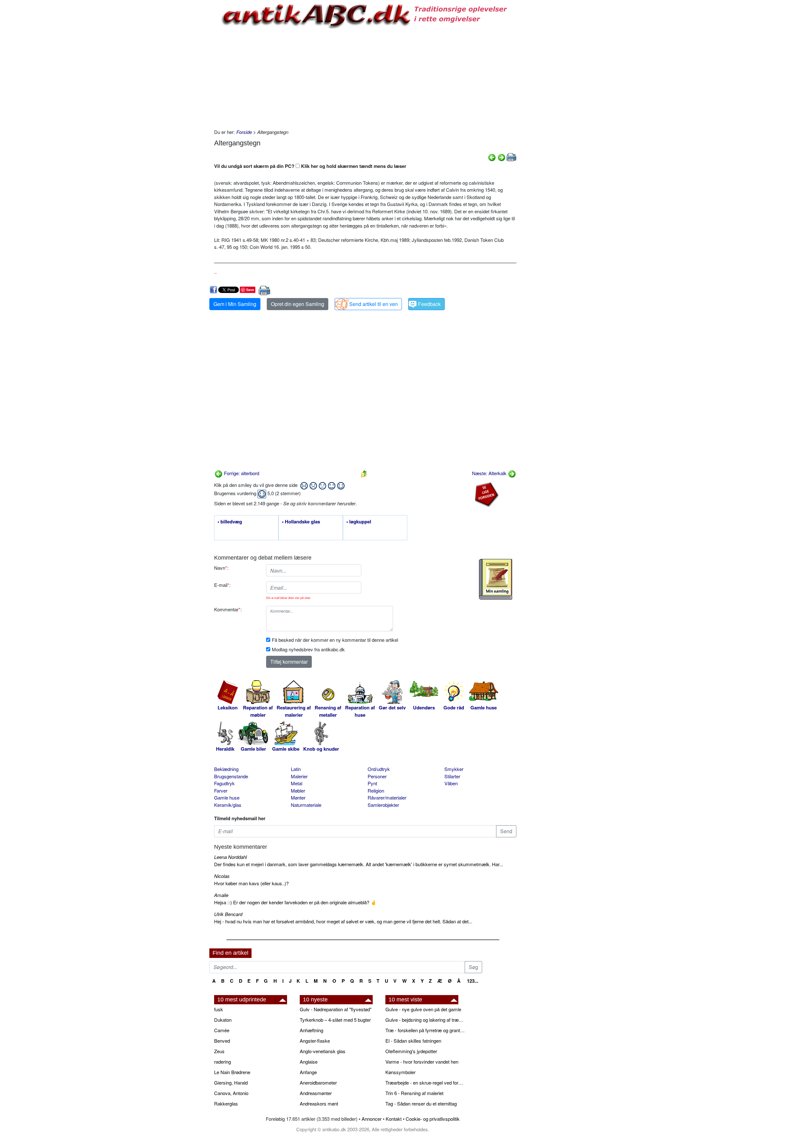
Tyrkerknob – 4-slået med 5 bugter (335, 1019)
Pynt (372, 783)
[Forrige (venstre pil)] (492, 156)
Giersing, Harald (231, 1082)
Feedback (429, 304)
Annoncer (372, 1118)
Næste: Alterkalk (490, 473)
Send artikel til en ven (373, 304)
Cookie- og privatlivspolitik (433, 1118)
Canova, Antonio (231, 1093)
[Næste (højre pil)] (501, 156)
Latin (296, 769)
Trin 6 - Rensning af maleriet (414, 1093)
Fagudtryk (224, 783)
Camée (221, 1030)
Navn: (221, 567)
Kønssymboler (400, 1072)
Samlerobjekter (383, 804)
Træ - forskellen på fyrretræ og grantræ (425, 1030)
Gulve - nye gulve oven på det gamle (423, 1009)
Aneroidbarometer (318, 1082)
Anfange (308, 1072)
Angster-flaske (315, 1040)
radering (222, 1061)
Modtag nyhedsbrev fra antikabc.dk (308, 649)
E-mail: (222, 584)
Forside (244, 132)
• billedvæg (230, 522)
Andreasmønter (316, 1093)
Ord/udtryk (379, 769)
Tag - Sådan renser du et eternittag (421, 1103)
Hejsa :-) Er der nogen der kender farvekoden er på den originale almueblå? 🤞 (295, 902)
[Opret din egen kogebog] (495, 579)
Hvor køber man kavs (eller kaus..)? (251, 883)
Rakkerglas (226, 1103)
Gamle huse (226, 797)
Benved (222, 1040)
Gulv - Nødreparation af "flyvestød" (335, 1009)
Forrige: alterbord (241, 473)
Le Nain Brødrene (232, 1072)
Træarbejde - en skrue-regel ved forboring (425, 1082)
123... (472, 980)
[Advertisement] (183, 96)
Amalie (221, 895)
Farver (220, 790)
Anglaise (309, 1061)
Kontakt (394, 1118)
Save (250, 289)
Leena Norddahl (230, 857)
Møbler (298, 790)
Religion (376, 790)
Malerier (299, 776)
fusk (218, 1009)
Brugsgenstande (231, 776)
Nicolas (222, 876)
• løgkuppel (358, 522)
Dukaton (223, 1019)
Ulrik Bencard (228, 914)
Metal (296, 783)
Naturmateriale (306, 804)
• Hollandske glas (301, 522)
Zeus (219, 1051)
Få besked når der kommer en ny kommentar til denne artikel (335, 639)
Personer (377, 776)
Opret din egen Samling (297, 304)
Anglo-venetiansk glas (322, 1051)
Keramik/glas (227, 804)
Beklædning (226, 769)
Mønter (298, 797)
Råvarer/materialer (387, 797)
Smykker (453, 769)
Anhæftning (311, 1030)
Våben (451, 783)
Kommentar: (228, 609)
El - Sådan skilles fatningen (413, 1040)
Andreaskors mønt (319, 1103)
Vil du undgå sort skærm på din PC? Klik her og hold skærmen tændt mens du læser (310, 166)
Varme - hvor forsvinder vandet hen (421, 1061)
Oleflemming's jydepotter (411, 1051)
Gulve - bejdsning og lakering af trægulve (425, 1019)
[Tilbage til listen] (364, 473)
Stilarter (452, 776)
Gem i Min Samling (234, 304)
